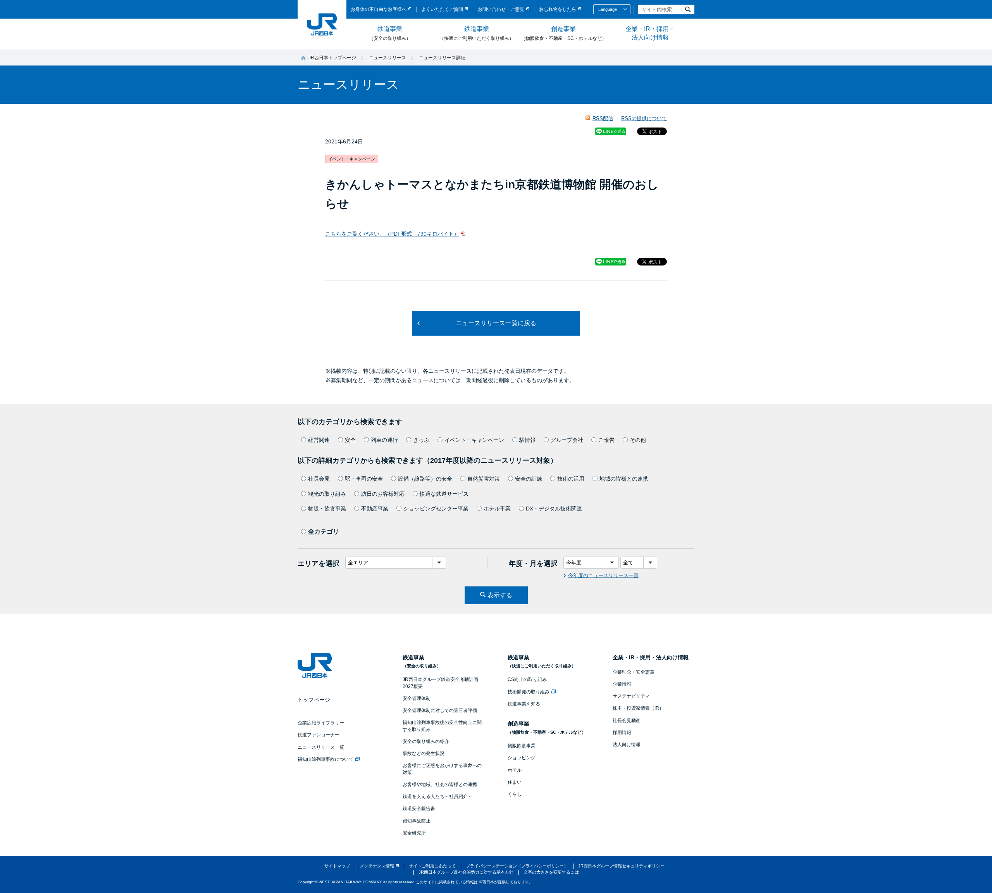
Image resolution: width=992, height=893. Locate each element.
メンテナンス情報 (377, 866)
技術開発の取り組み (528, 692)
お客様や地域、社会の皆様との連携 (440, 784)
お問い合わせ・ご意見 (501, 9)
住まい (515, 782)
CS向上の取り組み (527, 679)
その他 (638, 440)
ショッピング (522, 757)
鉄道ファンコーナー (318, 735)
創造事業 (563, 33)
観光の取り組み (327, 494)
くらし (515, 794)
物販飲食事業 (522, 745)
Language (607, 9)
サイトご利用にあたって (432, 866)
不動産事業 (374, 508)
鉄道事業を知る (524, 704)
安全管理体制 (417, 698)
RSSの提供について (644, 118)
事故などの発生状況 (423, 753)
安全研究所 (414, 833)
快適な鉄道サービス (444, 494)
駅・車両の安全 (364, 479)
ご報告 (606, 440)
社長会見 (319, 479)
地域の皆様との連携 (623, 479)
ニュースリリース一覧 (321, 747)
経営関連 (319, 440)
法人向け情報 (627, 744)
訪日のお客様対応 (383, 494)
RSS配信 (602, 118)
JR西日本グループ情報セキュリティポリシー (621, 866)
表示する (499, 595)
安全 (350, 440)
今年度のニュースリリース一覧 (603, 575)
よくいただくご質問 (442, 9)
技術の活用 (570, 479)
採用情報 (622, 732)
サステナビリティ (631, 696)
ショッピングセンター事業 (435, 508)
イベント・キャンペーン (474, 440)
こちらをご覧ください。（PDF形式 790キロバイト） (392, 234)
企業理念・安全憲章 (633, 672)
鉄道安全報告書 (419, 808)
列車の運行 (384, 440)
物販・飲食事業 (327, 508)
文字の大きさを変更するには (551, 872)
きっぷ (421, 440)
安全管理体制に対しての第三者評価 (440, 710)
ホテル (515, 770)
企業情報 (622, 684)
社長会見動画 (627, 720)
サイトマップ (337, 866)
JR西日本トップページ (332, 57)
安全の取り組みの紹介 (426, 741)
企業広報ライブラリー (321, 723)
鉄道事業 (390, 33)
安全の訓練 (528, 479)
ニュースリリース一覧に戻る (496, 323)
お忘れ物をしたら (557, 9)
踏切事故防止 (417, 821)
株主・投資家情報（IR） (638, 708)
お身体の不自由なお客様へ (378, 9)
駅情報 (527, 440)
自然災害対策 (483, 479)
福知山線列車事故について (325, 759)
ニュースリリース (387, 57)
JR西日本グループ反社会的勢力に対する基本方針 (465, 872)
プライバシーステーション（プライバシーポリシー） (517, 866)
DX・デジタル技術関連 (554, 508)
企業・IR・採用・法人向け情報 (650, 33)
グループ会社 (567, 440)
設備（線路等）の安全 (425, 479)
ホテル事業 (497, 508)
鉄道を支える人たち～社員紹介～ (437, 796)
